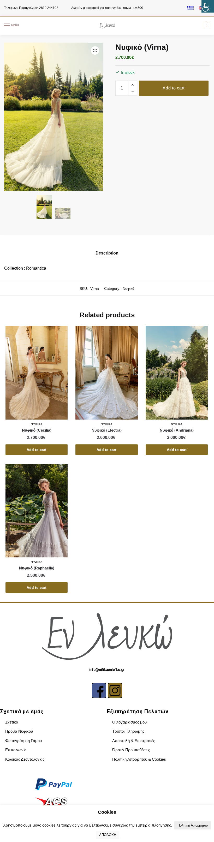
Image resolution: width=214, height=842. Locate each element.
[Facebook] (99, 690)
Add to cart (174, 88)
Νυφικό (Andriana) (177, 430)
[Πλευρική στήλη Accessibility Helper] (207, 6)
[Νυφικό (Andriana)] (177, 372)
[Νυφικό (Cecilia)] (36, 372)
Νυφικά (128, 288)
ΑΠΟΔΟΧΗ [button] (107, 835)
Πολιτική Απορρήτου (192, 825)
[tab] (107, 249)
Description (107, 253)
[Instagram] (115, 690)
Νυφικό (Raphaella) (36, 568)
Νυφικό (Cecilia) (36, 430)
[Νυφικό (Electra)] (106, 372)
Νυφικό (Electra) (107, 430)
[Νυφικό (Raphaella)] (36, 510)
